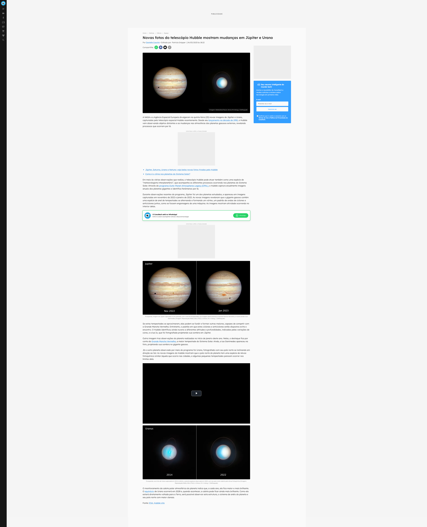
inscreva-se (272, 109)
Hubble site (159, 503)
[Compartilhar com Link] (169, 47)
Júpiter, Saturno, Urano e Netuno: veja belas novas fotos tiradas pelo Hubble (181, 169)
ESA (151, 503)
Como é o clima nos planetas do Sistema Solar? (167, 174)
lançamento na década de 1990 (223, 120)
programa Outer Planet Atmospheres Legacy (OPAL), (184, 185)
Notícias (151, 33)
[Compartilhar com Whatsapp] (156, 47)
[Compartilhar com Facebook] (160, 47)
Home (144, 33)
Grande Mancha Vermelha (164, 341)
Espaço (166, 33)
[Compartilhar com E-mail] (165, 47)
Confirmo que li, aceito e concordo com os (273, 118)
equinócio (149, 491)
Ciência (159, 33)
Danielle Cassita (153, 42)
